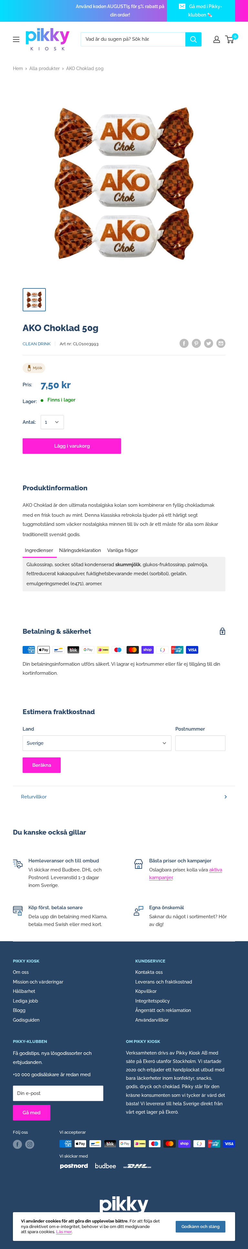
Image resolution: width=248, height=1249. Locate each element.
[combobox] (133, 39)
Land (28, 729)
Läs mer (64, 1231)
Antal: (29, 422)
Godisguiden (26, 1020)
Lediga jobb (25, 1001)
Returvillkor (33, 797)
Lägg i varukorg (72, 446)
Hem (18, 68)
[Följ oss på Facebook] (17, 1144)
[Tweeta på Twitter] (208, 343)
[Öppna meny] (16, 39)
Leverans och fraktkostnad (163, 981)
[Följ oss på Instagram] (29, 1144)
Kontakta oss (149, 972)
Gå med (32, 1113)
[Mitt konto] (216, 39)
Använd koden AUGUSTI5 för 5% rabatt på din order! (120, 10)
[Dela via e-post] (220, 343)
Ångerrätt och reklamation (163, 1010)
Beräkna (41, 765)
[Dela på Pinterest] (196, 343)
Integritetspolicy (152, 1001)
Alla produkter (44, 68)
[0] (230, 39)
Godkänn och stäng (200, 1226)
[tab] (40, 548)
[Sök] (193, 39)
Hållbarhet (24, 991)
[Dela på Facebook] (184, 343)
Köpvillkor (146, 991)
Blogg (19, 1010)
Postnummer (190, 729)
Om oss (21, 972)
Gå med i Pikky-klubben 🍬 (205, 10)
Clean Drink (36, 343)
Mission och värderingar (38, 981)
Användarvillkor (152, 1020)
